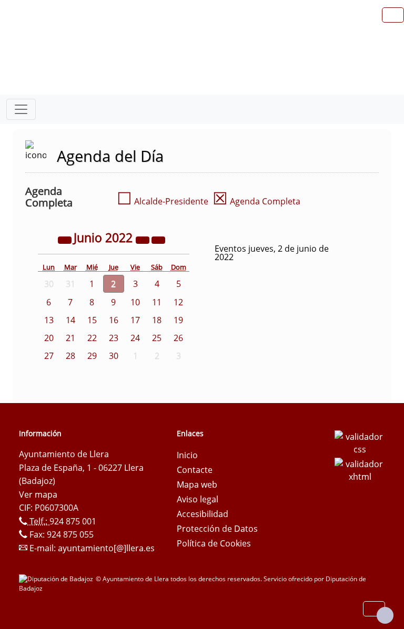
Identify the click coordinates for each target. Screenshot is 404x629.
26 (178, 338)
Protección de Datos (217, 528)
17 (135, 320)
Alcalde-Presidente (162, 201)
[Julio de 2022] (158, 239)
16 (113, 320)
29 (92, 356)
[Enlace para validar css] (360, 442)
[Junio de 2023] (144, 239)
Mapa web (197, 484)
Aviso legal (197, 499)
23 (113, 338)
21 (70, 338)
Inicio (187, 455)
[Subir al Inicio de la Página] (385, 615)
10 (135, 302)
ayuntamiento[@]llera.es (106, 548)
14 (70, 320)
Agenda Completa (256, 201)
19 (178, 320)
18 (156, 320)
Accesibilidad (202, 514)
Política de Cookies (214, 543)
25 (156, 338)
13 (49, 320)
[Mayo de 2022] (66, 239)
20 (49, 338)
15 (92, 320)
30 (113, 356)
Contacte (195, 470)
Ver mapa (38, 494)
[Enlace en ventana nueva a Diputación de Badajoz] (57, 578)
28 (70, 356)
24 (135, 338)
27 (49, 356)
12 (178, 302)
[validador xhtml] (360, 469)
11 (156, 302)
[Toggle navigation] (21, 109)
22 (92, 338)
